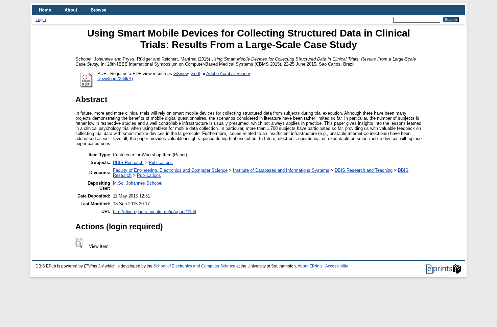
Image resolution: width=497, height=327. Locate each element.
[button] (79, 243)
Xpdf (195, 73)
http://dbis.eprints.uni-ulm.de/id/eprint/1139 (154, 211)
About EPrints (310, 266)
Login (41, 19)
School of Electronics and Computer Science (194, 266)
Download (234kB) (115, 78)
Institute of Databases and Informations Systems (281, 170)
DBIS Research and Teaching (364, 170)
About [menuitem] (71, 10)
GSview (180, 73)
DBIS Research (128, 162)
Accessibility (336, 266)
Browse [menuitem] (98, 10)
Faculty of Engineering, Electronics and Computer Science (170, 170)
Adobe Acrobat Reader (228, 73)
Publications (161, 162)
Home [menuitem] (45, 10)
